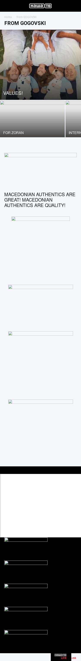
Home (8, 17)
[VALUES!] (40, 65)
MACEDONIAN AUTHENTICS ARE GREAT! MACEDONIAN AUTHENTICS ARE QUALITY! (39, 199)
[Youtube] (73, 522)
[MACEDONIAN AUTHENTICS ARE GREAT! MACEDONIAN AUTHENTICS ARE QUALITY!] (40, 171)
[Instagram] (63, 522)
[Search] (75, 6)
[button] (7, 6)
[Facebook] (53, 522)
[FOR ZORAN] (32, 124)
